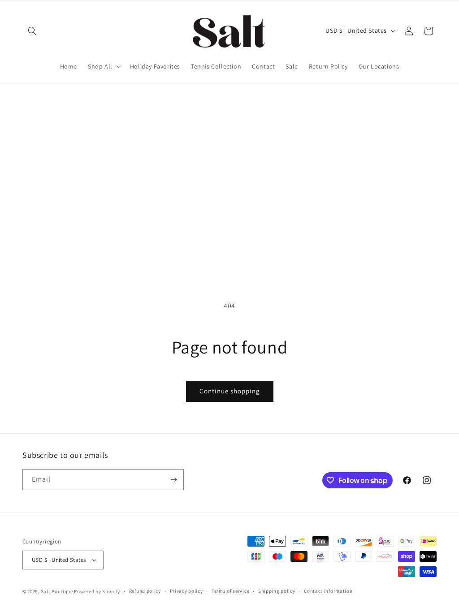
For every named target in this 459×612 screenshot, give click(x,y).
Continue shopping (229, 391)
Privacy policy (186, 591)
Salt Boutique (57, 591)
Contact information (328, 591)
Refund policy (145, 591)
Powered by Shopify (97, 591)
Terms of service (230, 591)
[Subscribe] (173, 479)
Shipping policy (276, 591)
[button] (32, 31)
